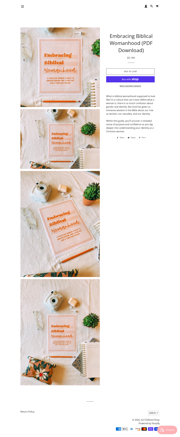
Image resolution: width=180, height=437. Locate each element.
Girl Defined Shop (150, 419)
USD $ (152, 412)
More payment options (130, 85)
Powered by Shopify (149, 423)
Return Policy (27, 411)
